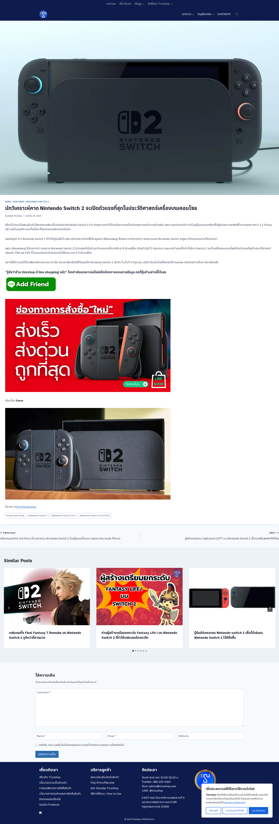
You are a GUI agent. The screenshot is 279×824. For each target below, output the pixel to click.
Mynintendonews (25, 507)
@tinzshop (156, 790)
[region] (237, 801)
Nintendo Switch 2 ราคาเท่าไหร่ (94, 515)
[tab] (133, 651)
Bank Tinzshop (15, 215)
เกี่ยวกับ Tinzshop (49, 777)
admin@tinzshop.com (162, 786)
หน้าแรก (111, 3)
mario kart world (15, 515)
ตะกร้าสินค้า (224, 14)
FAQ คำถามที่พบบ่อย (102, 782)
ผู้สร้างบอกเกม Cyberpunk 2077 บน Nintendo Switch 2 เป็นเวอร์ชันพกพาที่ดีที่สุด (232, 535)
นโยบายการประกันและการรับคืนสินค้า (60, 793)
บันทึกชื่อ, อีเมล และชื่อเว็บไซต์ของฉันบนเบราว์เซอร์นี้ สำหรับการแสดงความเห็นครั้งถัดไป (81, 744)
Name (41, 736)
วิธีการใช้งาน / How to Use (106, 793)
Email (112, 736)
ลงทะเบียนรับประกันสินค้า (105, 777)
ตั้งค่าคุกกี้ (213, 810)
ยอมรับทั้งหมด (258, 810)
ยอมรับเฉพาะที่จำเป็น (235, 810)
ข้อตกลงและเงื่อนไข (50, 799)
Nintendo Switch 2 (37, 201)
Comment (44, 692)
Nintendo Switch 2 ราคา (63, 515)
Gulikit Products (49, 804)
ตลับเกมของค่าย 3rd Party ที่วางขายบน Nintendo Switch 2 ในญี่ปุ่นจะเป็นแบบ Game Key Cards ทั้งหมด (60, 535)
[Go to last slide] (9, 608)
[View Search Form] (237, 14)
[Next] (270, 608)
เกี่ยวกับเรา (125, 3)
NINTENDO (19, 201)
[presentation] (47, 596)
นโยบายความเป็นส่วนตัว (53, 782)
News (8, 201)
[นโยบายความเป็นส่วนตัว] (234, 802)
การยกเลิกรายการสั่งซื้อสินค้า (55, 788)
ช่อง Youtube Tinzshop (104, 788)
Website (183, 736)
